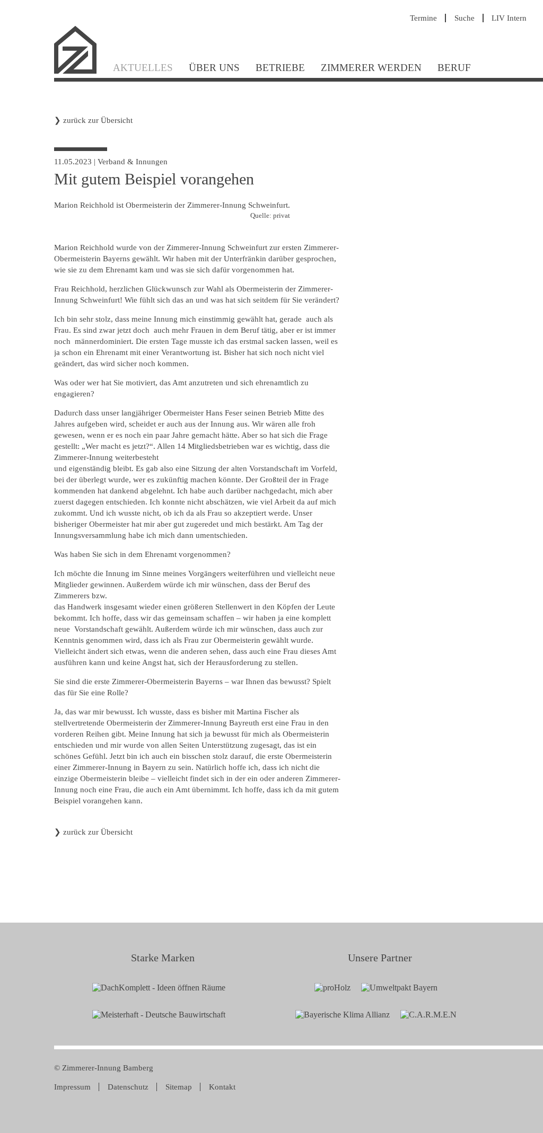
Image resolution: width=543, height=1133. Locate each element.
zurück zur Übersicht (98, 120)
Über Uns (214, 67)
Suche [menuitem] (464, 18)
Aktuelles (143, 67)
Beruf (454, 67)
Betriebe (280, 67)
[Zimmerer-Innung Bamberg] (79, 72)
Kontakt (222, 1087)
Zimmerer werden (371, 67)
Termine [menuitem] (423, 18)
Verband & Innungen (133, 161)
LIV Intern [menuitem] (509, 18)
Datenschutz (128, 1087)
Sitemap (178, 1087)
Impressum (72, 1087)
